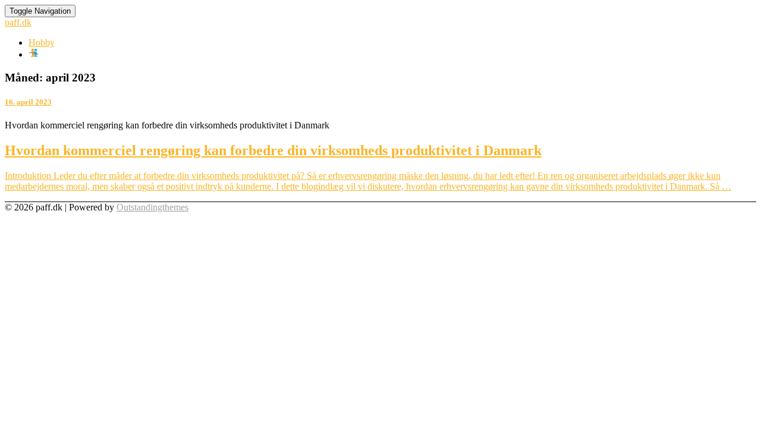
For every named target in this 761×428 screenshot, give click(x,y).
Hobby (42, 42)
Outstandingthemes (152, 207)
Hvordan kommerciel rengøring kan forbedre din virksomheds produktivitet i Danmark (273, 150)
